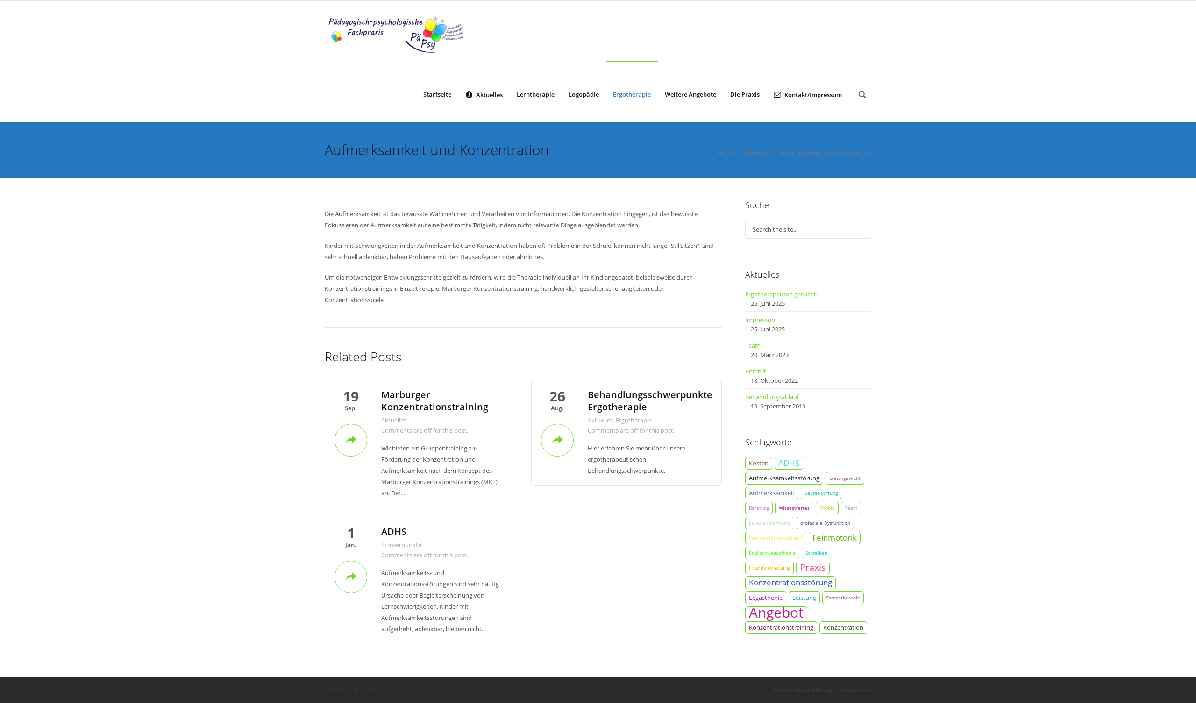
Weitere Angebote (690, 94)
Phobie (827, 508)
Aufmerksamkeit (772, 493)
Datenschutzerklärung (803, 690)
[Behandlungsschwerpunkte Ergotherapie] (557, 439)
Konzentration (843, 627)
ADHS (393, 532)
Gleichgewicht (845, 478)
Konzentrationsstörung (790, 582)
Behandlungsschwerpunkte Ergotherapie (650, 401)
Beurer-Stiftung (821, 493)
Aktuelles (489, 95)
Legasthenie (766, 597)
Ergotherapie (632, 94)
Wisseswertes (794, 508)
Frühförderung (769, 567)
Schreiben (816, 552)
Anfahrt (755, 371)
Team (753, 345)
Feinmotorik (834, 537)
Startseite (437, 94)
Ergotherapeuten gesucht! (781, 294)
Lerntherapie (536, 94)
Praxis (813, 568)
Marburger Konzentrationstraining (434, 401)
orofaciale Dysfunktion (825, 523)
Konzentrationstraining (781, 627)
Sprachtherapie (843, 597)
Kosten (759, 463)
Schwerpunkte (401, 545)
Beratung (759, 508)
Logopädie (584, 94)
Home (727, 152)
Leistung (804, 597)
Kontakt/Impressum (813, 95)
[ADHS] (351, 576)
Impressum (761, 320)
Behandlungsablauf (772, 397)
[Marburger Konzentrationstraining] (351, 439)
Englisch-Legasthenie (772, 552)
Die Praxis (745, 94)
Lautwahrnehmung (769, 523)
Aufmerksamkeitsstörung (784, 478)
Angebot (776, 612)
